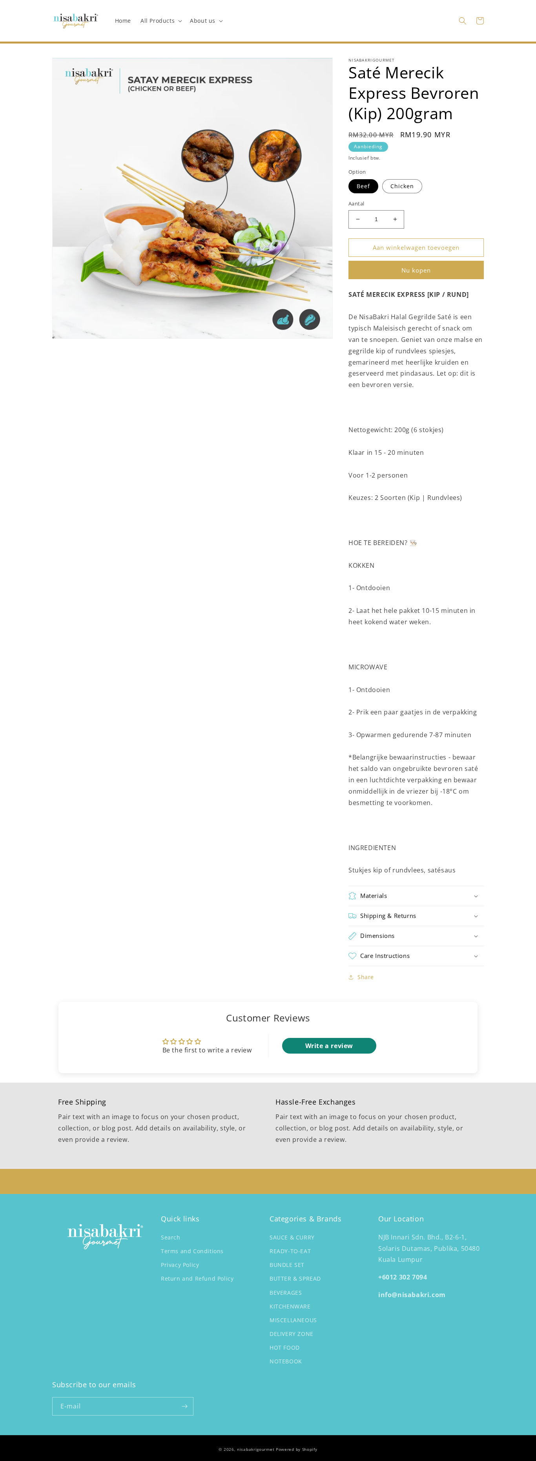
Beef (363, 186)
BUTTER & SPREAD (295, 1278)
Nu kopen (416, 270)
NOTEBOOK (286, 1361)
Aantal (356, 203)
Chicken (402, 186)
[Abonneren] (184, 1406)
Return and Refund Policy (197, 1278)
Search (170, 1237)
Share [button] (365, 977)
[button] (160, 21)
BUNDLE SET (287, 1264)
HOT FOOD (285, 1347)
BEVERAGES (286, 1292)
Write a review (329, 1045)
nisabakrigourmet (255, 1449)
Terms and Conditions (192, 1251)
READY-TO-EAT (290, 1251)
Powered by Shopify (296, 1449)
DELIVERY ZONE (292, 1333)
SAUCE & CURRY (292, 1237)
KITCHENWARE (290, 1306)
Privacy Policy (180, 1264)
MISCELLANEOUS (293, 1320)
